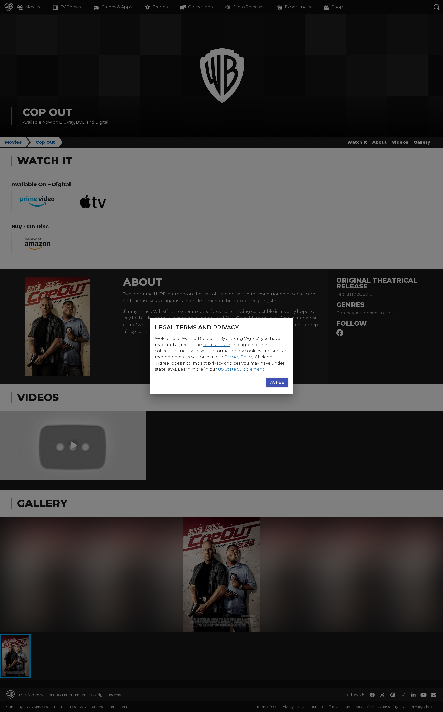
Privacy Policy (238, 357)
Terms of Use (216, 344)
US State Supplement (241, 369)
